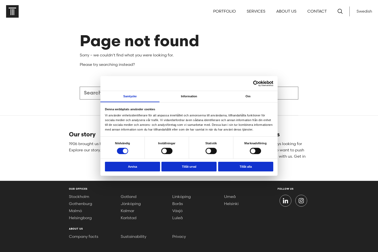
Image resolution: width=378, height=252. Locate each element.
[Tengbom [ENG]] (12, 11)
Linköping (181, 196)
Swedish (364, 11)
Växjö (177, 211)
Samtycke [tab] (130, 96)
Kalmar (127, 211)
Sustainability (133, 236)
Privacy (179, 236)
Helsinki (231, 203)
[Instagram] (301, 201)
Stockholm (79, 196)
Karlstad (128, 218)
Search (290, 93)
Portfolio (224, 11)
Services (256, 11)
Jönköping (131, 203)
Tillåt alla (246, 166)
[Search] (340, 11)
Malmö (75, 211)
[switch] (166, 151)
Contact (317, 11)
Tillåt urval (189, 166)
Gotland (128, 196)
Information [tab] (189, 96)
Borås (177, 203)
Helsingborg (80, 218)
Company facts (83, 236)
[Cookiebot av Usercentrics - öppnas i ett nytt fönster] (256, 83)
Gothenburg (80, 203)
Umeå (230, 196)
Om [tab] (248, 96)
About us (286, 11)
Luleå (177, 218)
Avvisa (132, 166)
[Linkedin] (285, 201)
